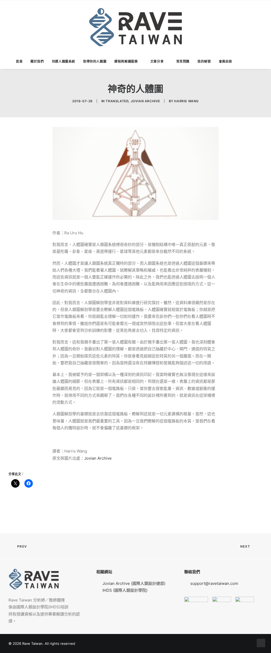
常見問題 (182, 61)
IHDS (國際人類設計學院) (124, 590)
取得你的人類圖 (94, 61)
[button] (246, 61)
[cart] (254, 61)
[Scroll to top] (261, 642)
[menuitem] (19, 61)
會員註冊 (225, 61)
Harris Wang (186, 101)
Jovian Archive (145, 101)
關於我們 (37, 61)
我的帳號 (204, 61)
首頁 (19, 61)
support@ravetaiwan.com (214, 583)
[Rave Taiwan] (135, 27)
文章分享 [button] (157, 61)
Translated (117, 101)
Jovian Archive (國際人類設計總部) (133, 583)
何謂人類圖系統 (63, 61)
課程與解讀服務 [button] (126, 61)
